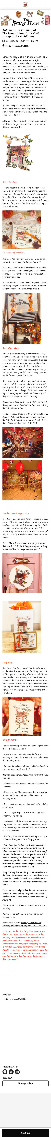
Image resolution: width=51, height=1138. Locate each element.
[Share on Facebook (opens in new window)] (4, 1071)
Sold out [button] (25, 1133)
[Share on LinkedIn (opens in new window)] (17, 1071)
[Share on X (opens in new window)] (11, 1071)
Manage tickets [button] (25, 1083)
